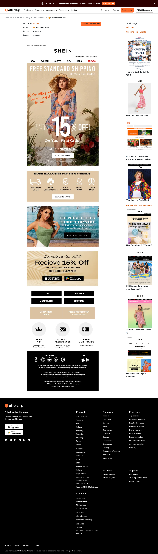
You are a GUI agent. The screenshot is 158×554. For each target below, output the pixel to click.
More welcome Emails (136, 32)
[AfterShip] (13, 10)
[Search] (101, 10)
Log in (107, 10)
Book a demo (127, 10)
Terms (16, 545)
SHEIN (36, 23)
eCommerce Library (22, 18)
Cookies (36, 545)
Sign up (116, 10)
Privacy (8, 545)
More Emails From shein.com (139, 205)
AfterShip (8, 18)
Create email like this (91, 24)
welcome (130, 27)
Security (26, 545)
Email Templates (39, 18)
